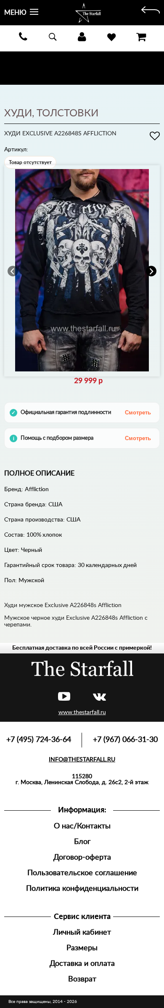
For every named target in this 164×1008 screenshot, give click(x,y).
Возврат (82, 979)
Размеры (82, 948)
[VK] (99, 697)
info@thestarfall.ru (82, 760)
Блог (82, 841)
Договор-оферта (82, 857)
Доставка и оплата (82, 963)
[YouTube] (64, 697)
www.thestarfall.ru (82, 712)
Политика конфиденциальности (82, 888)
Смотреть (138, 412)
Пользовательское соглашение (82, 872)
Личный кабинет (82, 932)
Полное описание (39, 473)
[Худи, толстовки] (150, 12)
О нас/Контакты (82, 826)
